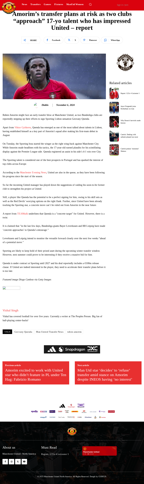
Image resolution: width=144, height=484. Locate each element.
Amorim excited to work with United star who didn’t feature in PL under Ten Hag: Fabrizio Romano (35, 375)
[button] (90, 4)
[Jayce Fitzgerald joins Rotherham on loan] (114, 107)
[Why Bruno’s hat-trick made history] (114, 122)
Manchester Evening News (33, 172)
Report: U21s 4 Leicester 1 (130, 93)
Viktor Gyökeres (23, 127)
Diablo (45, 105)
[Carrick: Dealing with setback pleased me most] (114, 136)
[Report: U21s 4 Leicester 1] (114, 93)
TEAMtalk (22, 213)
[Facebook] (5, 461)
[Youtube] (24, 461)
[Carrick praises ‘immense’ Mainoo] (114, 150)
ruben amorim (74, 331)
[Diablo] (37, 105)
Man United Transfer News (49, 331)
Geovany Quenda (23, 331)
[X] (18, 461)
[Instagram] (11, 461)
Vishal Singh (10, 310)
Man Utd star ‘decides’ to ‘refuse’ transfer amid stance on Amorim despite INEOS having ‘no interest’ (104, 375)
